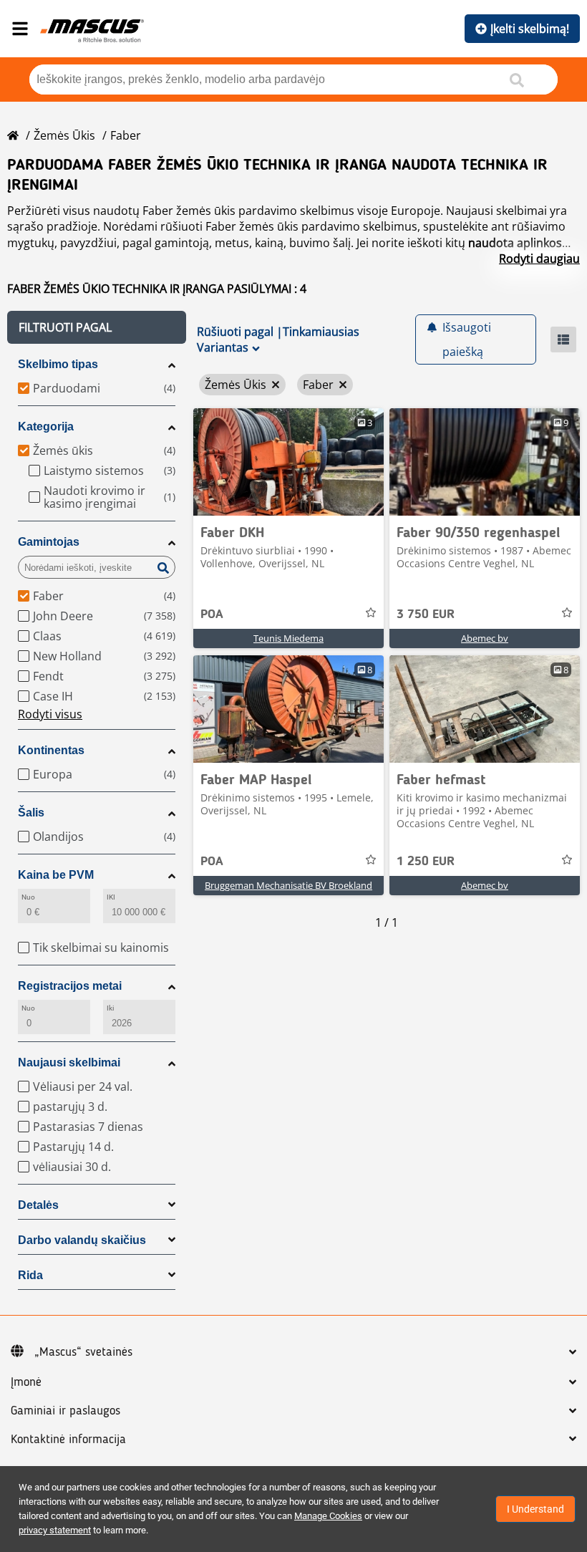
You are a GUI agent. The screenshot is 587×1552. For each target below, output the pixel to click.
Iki (110, 1008)
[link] (288, 462)
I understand (535, 1509)
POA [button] (211, 614)
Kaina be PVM (56, 875)
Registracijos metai (70, 986)
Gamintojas (48, 542)
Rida (30, 1275)
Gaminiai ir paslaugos (65, 1410)
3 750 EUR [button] (426, 614)
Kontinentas (51, 750)
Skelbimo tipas (58, 364)
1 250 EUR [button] (426, 861)
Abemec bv (484, 638)
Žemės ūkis (64, 135)
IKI (111, 897)
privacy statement (55, 1530)
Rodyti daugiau (539, 258)
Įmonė (26, 1382)
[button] (96, 327)
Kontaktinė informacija (68, 1439)
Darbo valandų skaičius (82, 1240)
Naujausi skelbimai (69, 1062)
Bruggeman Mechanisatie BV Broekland (288, 885)
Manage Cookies (328, 1515)
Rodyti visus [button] (50, 714)
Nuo (28, 897)
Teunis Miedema (288, 638)
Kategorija (46, 426)
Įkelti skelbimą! (529, 29)
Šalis (31, 812)
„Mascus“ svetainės (83, 1352)
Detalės (38, 1205)
